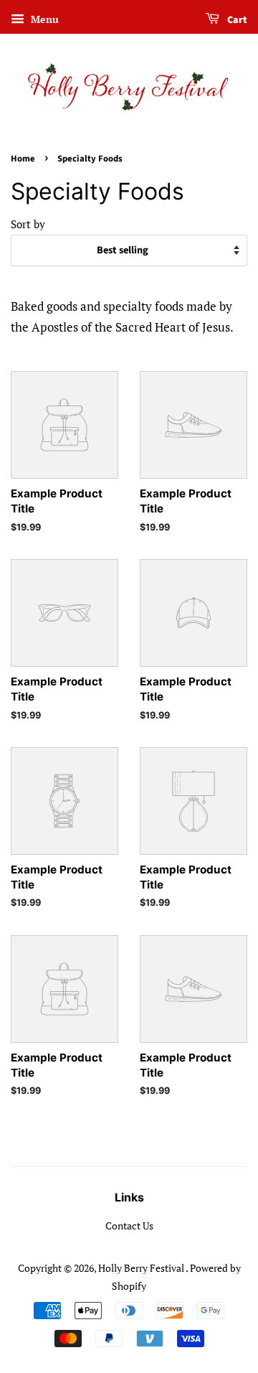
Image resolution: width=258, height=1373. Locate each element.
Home (23, 158)
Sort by (28, 224)
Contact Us (129, 1225)
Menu (43, 19)
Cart (236, 20)
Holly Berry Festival (142, 1268)
